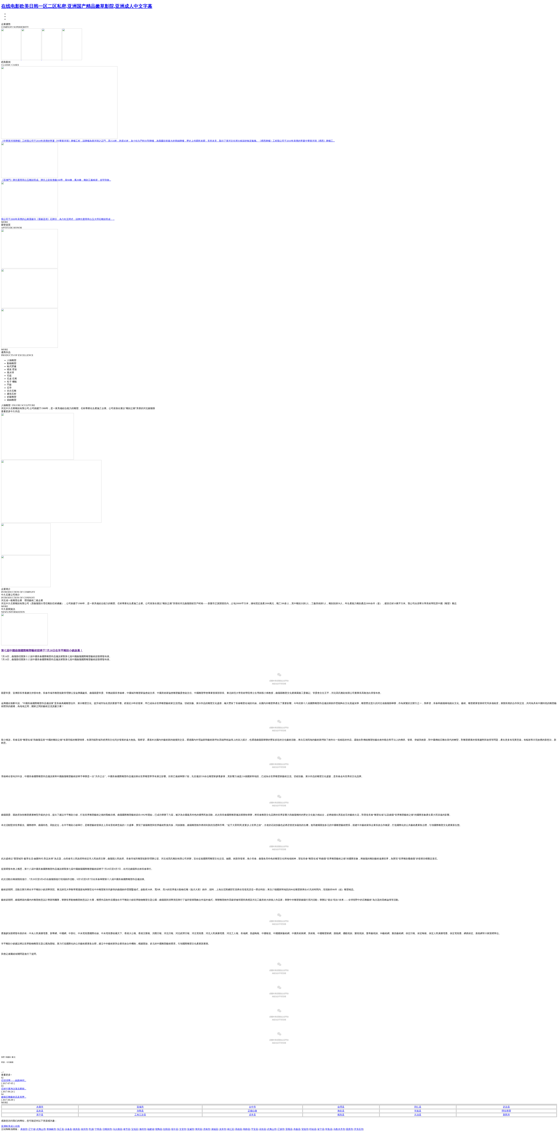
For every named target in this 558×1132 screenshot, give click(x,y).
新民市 (506, 1114)
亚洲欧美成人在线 (10, 1126)
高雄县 (238, 1129)
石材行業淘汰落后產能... (13, 1088)
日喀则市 (107, 1129)
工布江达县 (140, 1114)
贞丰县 (252, 1114)
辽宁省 (31, 1129)
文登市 (182, 1129)
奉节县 (126, 1129)
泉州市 (84, 1129)
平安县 (254, 1129)
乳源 (91, 1129)
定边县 (506, 1107)
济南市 (206, 1129)
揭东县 (340, 1114)
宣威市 (190, 1129)
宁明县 (98, 1129)
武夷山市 (41, 1129)
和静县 (246, 1129)
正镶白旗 (252, 1111)
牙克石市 (358, 1129)
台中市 (252, 1107)
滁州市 (142, 1129)
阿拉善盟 (506, 1111)
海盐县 (340, 1111)
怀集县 (328, 1129)
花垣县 (262, 1129)
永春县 (68, 1129)
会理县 (340, 1107)
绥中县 (174, 1129)
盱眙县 (312, 1129)
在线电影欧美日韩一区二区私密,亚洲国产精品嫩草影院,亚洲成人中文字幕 (76, 6)
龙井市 (222, 1129)
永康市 (39, 1107)
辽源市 (280, 1129)
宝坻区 (134, 1129)
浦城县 (214, 1129)
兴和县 (140, 1111)
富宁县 (320, 1129)
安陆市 (304, 1129)
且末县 (39, 1111)
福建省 (150, 1129)
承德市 (23, 1129)
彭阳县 (166, 1129)
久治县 (417, 1114)
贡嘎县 (288, 1129)
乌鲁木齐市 (339, 1129)
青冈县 (198, 1129)
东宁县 (39, 1114)
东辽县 (60, 1129)
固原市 (349, 1129)
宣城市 (140, 1107)
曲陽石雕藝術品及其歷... (13, 1097)
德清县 (76, 1129)
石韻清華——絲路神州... (13, 1080)
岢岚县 (417, 1111)
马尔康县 (117, 1129)
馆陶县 (158, 1129)
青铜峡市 (51, 1129)
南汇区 (230, 1129)
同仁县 (417, 1107)
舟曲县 (296, 1129)
